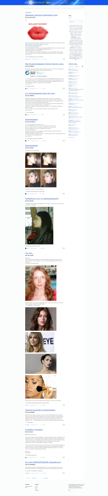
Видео (82, 26)
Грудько (71, 29)
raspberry (70, 127)
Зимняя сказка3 (33, 191)
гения (69, 92)
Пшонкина (80, 53)
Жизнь (72, 34)
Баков (80, 25)
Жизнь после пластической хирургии (75, 107)
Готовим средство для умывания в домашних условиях (74, 122)
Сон (73, 56)
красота (77, 40)
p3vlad (27, 405)
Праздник (76, 53)
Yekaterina (70, 72)
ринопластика (30, 138)
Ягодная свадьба (71, 110)
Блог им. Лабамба (30, 412)
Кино (80, 35)
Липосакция (80, 41)
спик (75, 56)
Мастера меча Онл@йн (72, 135)
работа (70, 54)
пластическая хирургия (78, 50)
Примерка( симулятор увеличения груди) (41, 15)
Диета (73, 31)
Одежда (79, 46)
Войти (82, 2)
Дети (70, 31)
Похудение (72, 53)
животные (80, 32)
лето (77, 41)
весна (79, 26)
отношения (74, 49)
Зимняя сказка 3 (34, 245)
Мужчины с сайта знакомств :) (73, 131)
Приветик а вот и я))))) (72, 76)
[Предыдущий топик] (86, 12)
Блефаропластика (72, 26)
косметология (72, 40)
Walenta (27, 88)
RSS (73, 137)
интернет (77, 35)
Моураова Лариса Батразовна (36, 402)
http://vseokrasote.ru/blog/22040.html (32, 46)
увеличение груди (74, 58)
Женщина (72, 32)
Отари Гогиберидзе (78, 47)
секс (82, 54)
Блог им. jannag (29, 147)
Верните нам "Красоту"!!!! (72, 128)
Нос (76, 46)
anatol (69, 68)
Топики (47, 2)
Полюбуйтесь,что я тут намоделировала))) (42, 199)
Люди (54, 2)
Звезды (75, 34)
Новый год (73, 46)
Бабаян (77, 25)
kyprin (27, 457)
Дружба (76, 31)
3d (37, 56)
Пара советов (70, 125)
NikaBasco (28, 473)
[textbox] (76, 22)
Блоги (51, 2)
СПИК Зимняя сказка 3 (45, 402)
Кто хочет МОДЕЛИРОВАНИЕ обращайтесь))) (43, 462)
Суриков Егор (35, 138)
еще (65, 2)
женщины (76, 32)
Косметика (79, 38)
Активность (58, 2)
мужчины (77, 44)
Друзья (79, 31)
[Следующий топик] (86, 14)
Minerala (69, 112)
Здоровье (79, 34)
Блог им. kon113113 (30, 17)
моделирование (40, 56)
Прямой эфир (72, 64)
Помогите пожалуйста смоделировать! (40, 410)
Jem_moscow (70, 75)
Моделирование (31, 119)
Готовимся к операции (34, 430)
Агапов (71, 25)
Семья (70, 56)
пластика (71, 50)
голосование (28, 191)
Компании (62, 2)
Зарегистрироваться (76, 2)
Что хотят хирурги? (71, 79)
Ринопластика (76, 55)
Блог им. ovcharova (30, 121)
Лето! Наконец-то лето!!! (72, 93)
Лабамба (27, 424)
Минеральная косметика (72, 113)
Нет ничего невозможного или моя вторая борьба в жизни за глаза (75, 90)
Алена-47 (69, 81)
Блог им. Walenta (29, 66)
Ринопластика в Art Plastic (73, 70)
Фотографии (70, 73)
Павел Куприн (79, 49)
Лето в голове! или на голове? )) (74, 96)
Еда (82, 31)
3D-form (33, 86)
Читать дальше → (28, 54)
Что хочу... (29, 253)
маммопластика (78, 43)
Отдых (70, 49)
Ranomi (69, 88)
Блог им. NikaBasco (30, 464)
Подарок (75, 51)
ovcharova (28, 140)
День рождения (76, 29)
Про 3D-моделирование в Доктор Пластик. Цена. (44, 64)
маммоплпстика (31, 56)
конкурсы (78, 37)
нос (27, 138)
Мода (70, 44)
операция (72, 47)
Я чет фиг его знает (72, 82)
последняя (46, 477)
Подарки (72, 51)
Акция (74, 25)
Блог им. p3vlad (29, 255)
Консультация (73, 38)
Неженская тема (71, 104)
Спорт (78, 56)
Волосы (71, 28)
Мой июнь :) (70, 85)
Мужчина (73, 44)
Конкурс (73, 37)
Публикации (77, 66)
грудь (80, 28)
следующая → (34, 477)
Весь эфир (70, 137)
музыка (81, 44)
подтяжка (79, 51)
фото (81, 58)
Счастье (81, 56)
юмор (76, 59)
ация (27, 470)
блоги (77, 26)
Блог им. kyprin (29, 431)
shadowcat (70, 98)
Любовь (71, 43)
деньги (81, 29)
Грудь (27, 56)
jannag (27, 193)
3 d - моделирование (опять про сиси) (40, 93)
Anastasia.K (70, 78)
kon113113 (28, 59)
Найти (82, 6)
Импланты (73, 35)
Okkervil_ (69, 134)
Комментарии (71, 66)
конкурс (35, 56)
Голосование (76, 28)
